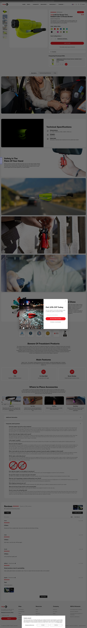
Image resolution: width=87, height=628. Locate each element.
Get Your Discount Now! (55, 318)
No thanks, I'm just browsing (55, 321)
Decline (56, 625)
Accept (42, 625)
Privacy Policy (59, 622)
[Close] (66, 301)
